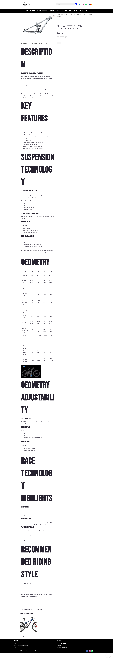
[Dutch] (89, 4)
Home (58, 14)
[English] (90, 4)
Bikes (27, 11)
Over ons (76, 11)
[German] (91, 4)
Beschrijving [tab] (24, 43)
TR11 (74, 14)
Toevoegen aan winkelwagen (73, 43)
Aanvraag (58, 11)
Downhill (65, 14)
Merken (70, 11)
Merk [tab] (47, 43)
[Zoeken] (76, 4)
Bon (86, 11)
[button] (53, 16)
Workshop (52, 11)
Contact (81, 11)
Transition (70, 14)
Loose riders (45, 11)
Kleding (39, 11)
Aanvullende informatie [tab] (37, 43)
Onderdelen (32, 11)
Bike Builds (64, 11)
